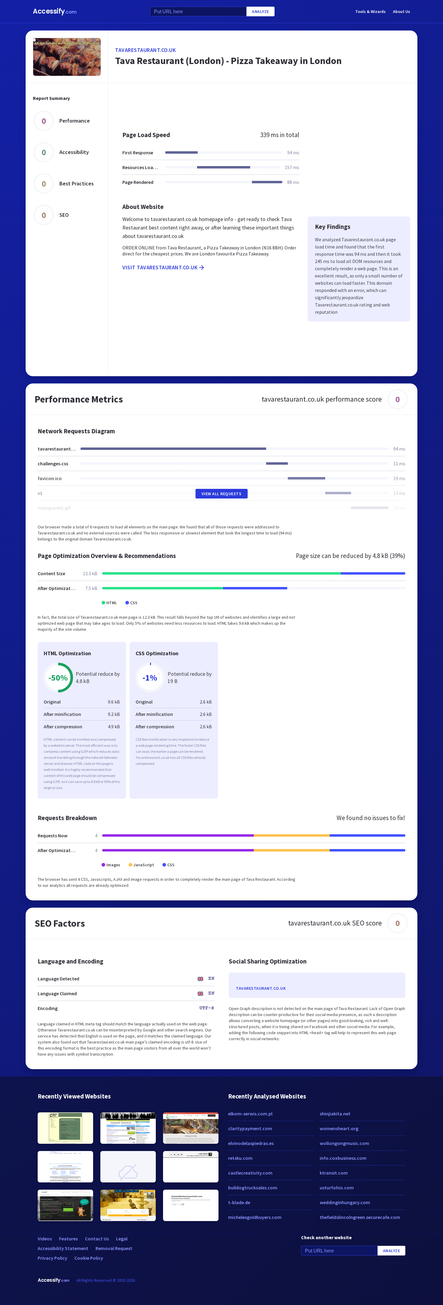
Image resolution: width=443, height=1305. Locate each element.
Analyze (260, 11)
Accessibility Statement (63, 1248)
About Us (401, 11)
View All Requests (222, 493)
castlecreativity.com (250, 1173)
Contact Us (97, 1239)
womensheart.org (339, 1128)
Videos (45, 1239)
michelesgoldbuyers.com (254, 1217)
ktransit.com (334, 1173)
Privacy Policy (52, 1258)
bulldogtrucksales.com (252, 1188)
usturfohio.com (337, 1188)
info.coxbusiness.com (343, 1158)
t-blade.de (239, 1202)
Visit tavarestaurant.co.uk (159, 267)
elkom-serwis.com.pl (250, 1114)
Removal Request (114, 1248)
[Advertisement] (262, 103)
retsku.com (240, 1158)
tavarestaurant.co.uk (145, 49)
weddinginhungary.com (345, 1202)
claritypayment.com (250, 1128)
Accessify (55, 11)
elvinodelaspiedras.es (251, 1143)
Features (68, 1239)
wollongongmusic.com (344, 1143)
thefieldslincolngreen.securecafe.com (360, 1217)
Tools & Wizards (370, 11)
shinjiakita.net (335, 1114)
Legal (121, 1239)
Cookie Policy (88, 1258)
